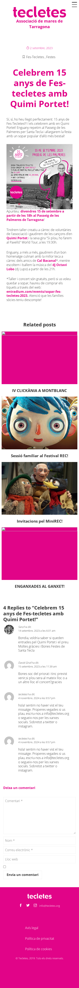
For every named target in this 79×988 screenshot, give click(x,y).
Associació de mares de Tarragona (39, 23)
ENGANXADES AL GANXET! (39, 586)
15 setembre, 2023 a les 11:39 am (37, 666)
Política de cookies (38, 949)
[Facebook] (20, 905)
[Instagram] (35, 905)
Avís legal (31, 928)
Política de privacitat (39, 938)
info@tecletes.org (56, 713)
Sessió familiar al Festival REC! (39, 455)
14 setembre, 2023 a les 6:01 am (36, 630)
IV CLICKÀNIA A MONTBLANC (39, 390)
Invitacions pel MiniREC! (39, 521)
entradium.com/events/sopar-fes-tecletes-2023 (33, 293)
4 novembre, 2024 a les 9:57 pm (36, 698)
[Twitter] (28, 905)
